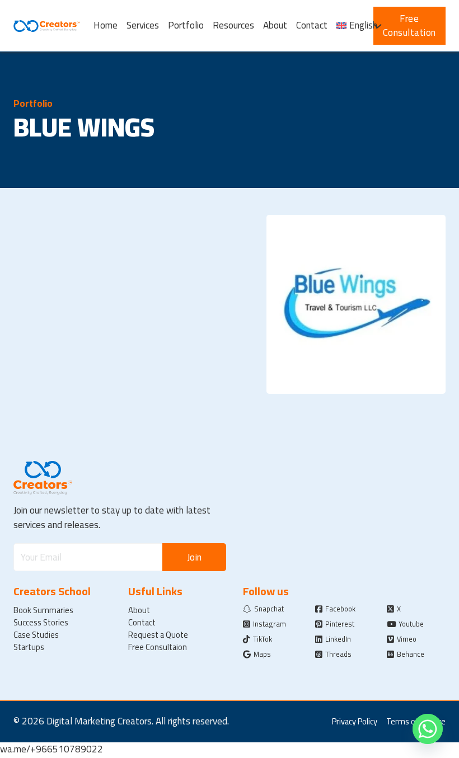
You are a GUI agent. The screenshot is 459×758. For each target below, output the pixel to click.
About (275, 25)
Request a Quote (158, 635)
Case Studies (36, 635)
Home (105, 25)
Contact (311, 25)
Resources (233, 25)
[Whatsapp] (428, 729)
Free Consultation (409, 26)
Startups (28, 647)
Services (143, 25)
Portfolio (186, 25)
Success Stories (40, 622)
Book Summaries (43, 610)
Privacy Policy (354, 721)
